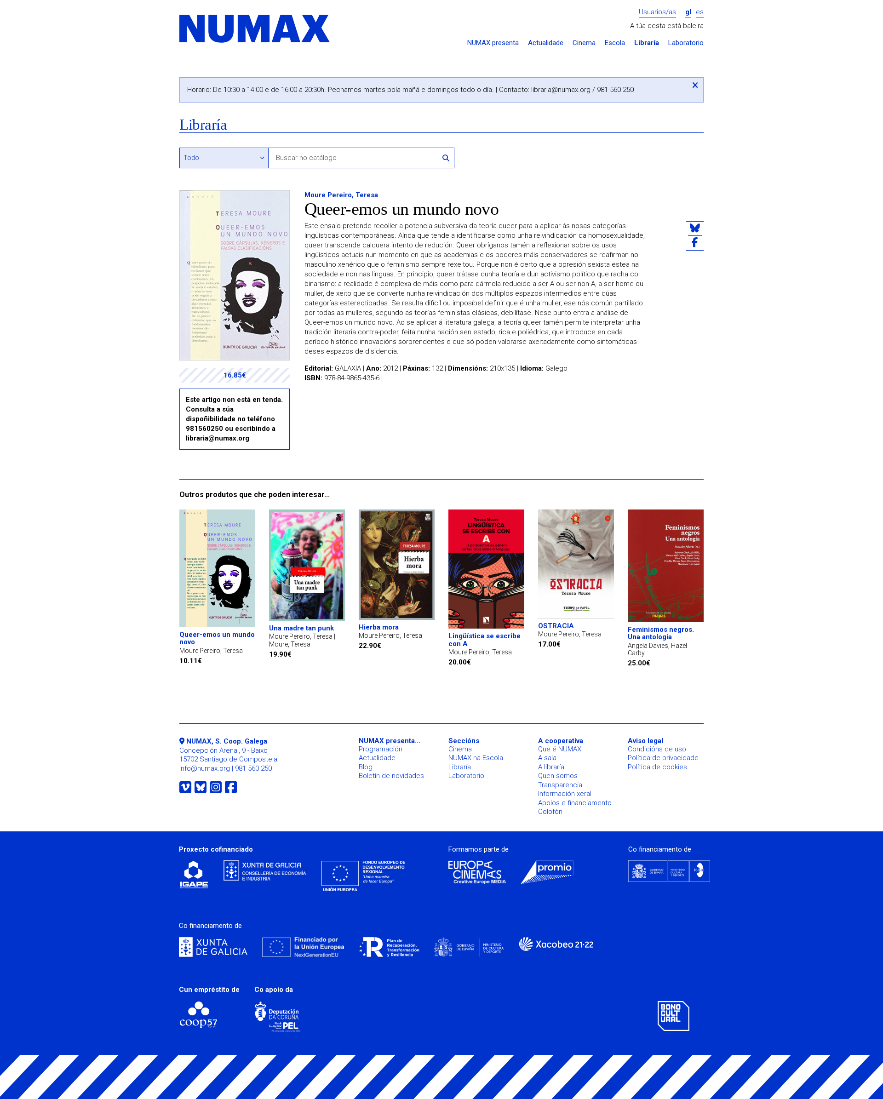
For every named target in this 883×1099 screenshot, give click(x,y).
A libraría (551, 767)
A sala (547, 758)
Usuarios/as (657, 12)
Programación (380, 749)
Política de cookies (657, 767)
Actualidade (545, 43)
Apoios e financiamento (575, 803)
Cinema (584, 43)
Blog (366, 767)
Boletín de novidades (391, 776)
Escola (615, 43)
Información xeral (564, 794)
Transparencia (560, 785)
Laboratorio (686, 43)
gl (688, 12)
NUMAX (255, 29)
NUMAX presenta (493, 43)
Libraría (646, 43)
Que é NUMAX (559, 749)
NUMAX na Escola (475, 758)
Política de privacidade (663, 758)
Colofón (550, 811)
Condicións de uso (657, 749)
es (700, 12)
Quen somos (558, 776)
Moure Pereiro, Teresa (341, 195)
